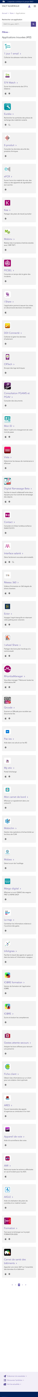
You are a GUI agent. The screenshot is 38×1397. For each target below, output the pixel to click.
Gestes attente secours (16, 1042)
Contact (8, 522)
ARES (7, 1105)
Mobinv (8, 239)
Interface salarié (13, 553)
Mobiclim (9, 828)
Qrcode (8, 707)
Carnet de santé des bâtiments (15, 1261)
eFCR (7, 176)
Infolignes (9, 951)
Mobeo (8, 859)
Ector (7, 613)
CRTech (8, 364)
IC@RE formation (13, 982)
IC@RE (8, 1013)
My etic (8, 767)
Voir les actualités (13, 1384)
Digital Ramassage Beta (17, 488)
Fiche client (10, 1074)
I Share (8, 301)
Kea (6, 210)
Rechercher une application (12, 20)
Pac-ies (8, 738)
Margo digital (11, 888)
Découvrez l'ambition (14, 1380)
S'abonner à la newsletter (16, 1376)
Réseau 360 (10, 582)
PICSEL (8, 270)
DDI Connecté (12, 332)
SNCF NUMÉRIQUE (10, 6)
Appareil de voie (13, 1136)
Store (12, 13)
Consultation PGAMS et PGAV (17, 395)
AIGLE (8, 1196)
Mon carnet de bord (15, 796)
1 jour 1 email (11, 53)
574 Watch (10, 82)
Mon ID (8, 426)
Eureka (8, 113)
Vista (7, 457)
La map (8, 919)
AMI (6, 1165)
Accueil (4, 13)
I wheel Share (11, 645)
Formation (10, 1228)
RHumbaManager (14, 676)
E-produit (9, 145)
